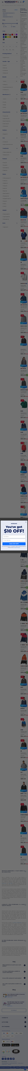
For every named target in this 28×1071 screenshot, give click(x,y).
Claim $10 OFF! (14, 544)
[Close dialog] (26, 522)
